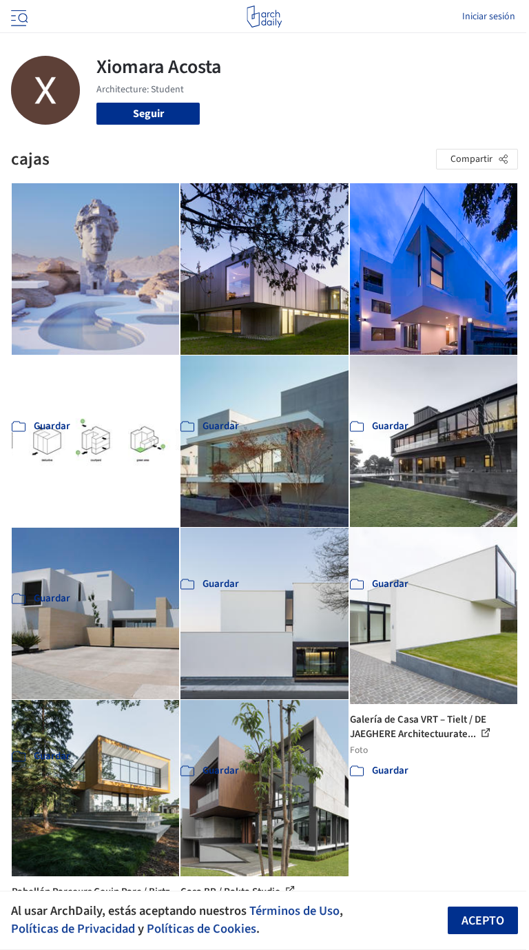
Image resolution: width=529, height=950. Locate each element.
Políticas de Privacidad (73, 929)
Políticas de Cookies (201, 929)
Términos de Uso (294, 911)
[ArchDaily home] (264, 17)
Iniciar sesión (488, 16)
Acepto (482, 920)
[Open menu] (18, 16)
